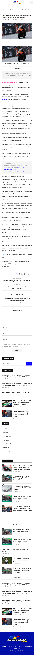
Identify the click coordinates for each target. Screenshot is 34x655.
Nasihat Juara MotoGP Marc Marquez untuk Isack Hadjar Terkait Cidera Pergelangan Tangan (21, 413)
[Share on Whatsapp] (22, 274)
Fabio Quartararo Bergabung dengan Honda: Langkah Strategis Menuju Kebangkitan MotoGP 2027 (17, 376)
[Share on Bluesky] (26, 274)
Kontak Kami (20, 646)
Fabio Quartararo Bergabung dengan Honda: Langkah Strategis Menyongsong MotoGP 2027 (17, 393)
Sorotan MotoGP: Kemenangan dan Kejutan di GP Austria (15, 550)
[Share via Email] (28, 274)
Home (3, 8)
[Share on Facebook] (19, 274)
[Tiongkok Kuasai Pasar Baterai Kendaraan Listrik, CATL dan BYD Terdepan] (7, 488)
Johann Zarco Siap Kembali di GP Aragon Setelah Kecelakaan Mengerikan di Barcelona (22, 402)
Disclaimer (5, 646)
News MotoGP (11, 8)
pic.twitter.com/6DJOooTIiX (10, 169)
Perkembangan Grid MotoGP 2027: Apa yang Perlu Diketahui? (22, 477)
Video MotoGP (7, 436)
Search (29, 364)
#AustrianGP (20, 167)
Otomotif (5, 429)
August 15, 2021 (20, 171)
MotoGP (5, 432)
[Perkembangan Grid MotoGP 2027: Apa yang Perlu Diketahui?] (7, 478)
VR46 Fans (9, 19)
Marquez (4, 99)
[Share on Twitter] (21, 274)
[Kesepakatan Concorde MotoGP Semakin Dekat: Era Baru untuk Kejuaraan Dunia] (7, 571)
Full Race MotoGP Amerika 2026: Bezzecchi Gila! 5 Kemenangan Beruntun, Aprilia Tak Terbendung (22, 508)
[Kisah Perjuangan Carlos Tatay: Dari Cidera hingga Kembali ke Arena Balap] (7, 560)
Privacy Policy (12, 646)
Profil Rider (6, 440)
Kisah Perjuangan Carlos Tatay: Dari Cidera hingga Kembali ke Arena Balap (21, 560)
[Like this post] (17, 274)
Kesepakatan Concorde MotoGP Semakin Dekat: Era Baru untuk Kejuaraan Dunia (22, 570)
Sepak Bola (17, 648)
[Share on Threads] (24, 274)
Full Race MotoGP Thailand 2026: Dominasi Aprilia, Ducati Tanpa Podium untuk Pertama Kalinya (22, 467)
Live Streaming (7, 451)
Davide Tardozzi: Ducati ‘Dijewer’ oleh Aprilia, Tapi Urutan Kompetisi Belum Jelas (22, 498)
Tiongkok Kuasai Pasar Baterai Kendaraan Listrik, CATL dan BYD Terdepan (22, 487)
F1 (3, 455)
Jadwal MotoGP (7, 447)
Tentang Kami (28, 646)
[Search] (31, 2)
